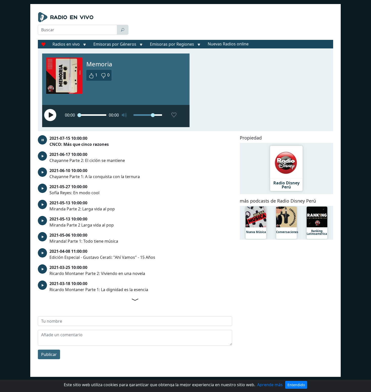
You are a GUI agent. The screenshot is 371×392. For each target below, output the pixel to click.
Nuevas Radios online (228, 44)
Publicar (49, 354)
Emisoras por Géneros (114, 44)
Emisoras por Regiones (172, 44)
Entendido (296, 384)
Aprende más (270, 384)
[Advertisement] (232, 24)
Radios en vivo (66, 44)
